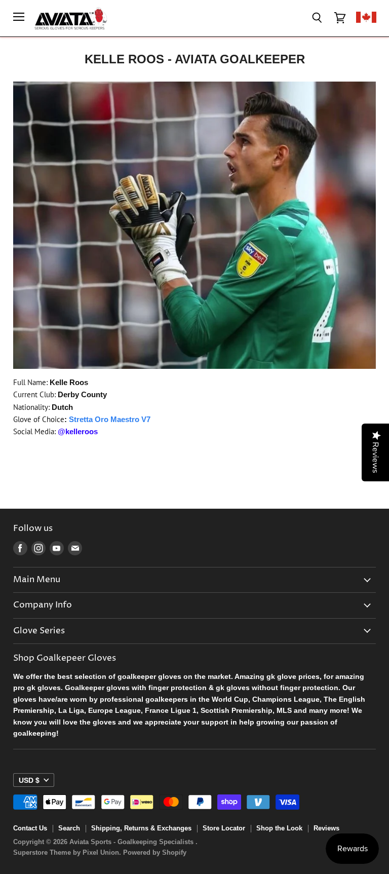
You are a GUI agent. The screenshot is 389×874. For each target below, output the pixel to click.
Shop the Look (279, 828)
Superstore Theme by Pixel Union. (67, 852)
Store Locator (224, 828)
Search (69, 828)
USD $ (29, 780)
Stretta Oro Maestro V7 (109, 419)
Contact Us (30, 828)
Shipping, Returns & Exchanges (141, 828)
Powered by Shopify (154, 852)
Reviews (326, 828)
